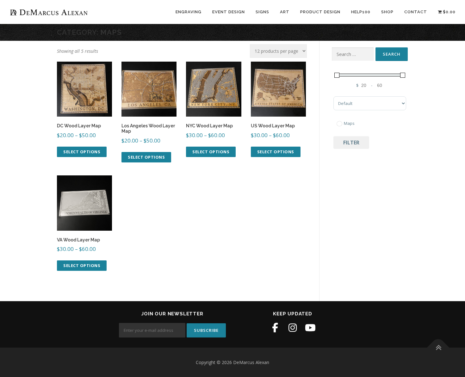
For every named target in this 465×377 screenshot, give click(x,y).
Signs (262, 11)
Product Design (320, 11)
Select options (81, 152)
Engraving (189, 11)
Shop (387, 11)
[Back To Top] (438, 347)
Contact (415, 11)
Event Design (228, 11)
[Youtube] (310, 327)
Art (284, 11)
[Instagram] (292, 327)
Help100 (360, 11)
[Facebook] (275, 327)
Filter (351, 142)
